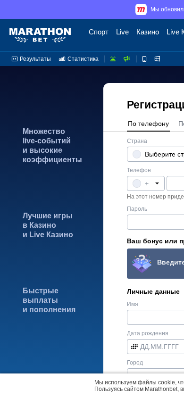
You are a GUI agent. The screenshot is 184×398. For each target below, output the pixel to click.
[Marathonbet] (40, 35)
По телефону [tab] (148, 123)
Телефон (139, 170)
